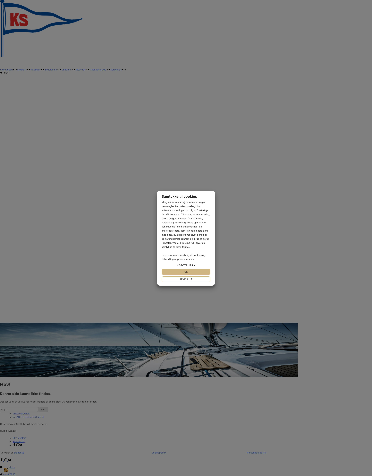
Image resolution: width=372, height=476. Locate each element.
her (192, 259)
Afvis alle (186, 279)
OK (186, 271)
